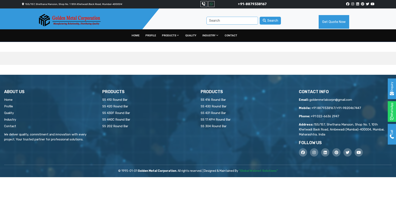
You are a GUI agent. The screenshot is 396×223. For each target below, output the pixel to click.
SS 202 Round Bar (115, 126)
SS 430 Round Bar (213, 106)
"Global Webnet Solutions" (258, 171)
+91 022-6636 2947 (325, 116)
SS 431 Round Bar (213, 113)
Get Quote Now (334, 22)
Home (135, 35)
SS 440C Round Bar (116, 119)
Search (272, 21)
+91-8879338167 (252, 4)
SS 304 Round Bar (213, 126)
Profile (150, 35)
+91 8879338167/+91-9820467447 (336, 108)
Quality (190, 35)
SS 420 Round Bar (115, 106)
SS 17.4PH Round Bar (216, 119)
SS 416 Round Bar (213, 100)
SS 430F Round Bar (116, 113)
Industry (209, 35)
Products (169, 35)
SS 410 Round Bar (114, 100)
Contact (231, 35)
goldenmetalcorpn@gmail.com (330, 100)
